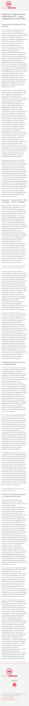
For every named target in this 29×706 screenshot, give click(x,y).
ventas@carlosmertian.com (9, 699)
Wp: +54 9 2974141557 (8, 697)
